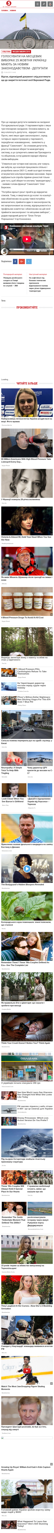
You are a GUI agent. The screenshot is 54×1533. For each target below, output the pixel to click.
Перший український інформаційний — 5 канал (8, 4)
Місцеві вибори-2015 (21, 52)
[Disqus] (27, 346)
